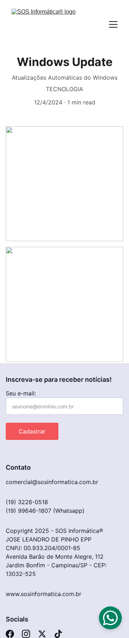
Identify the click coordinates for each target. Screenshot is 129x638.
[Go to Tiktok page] (58, 634)
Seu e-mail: (21, 393)
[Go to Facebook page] (10, 634)
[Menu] (113, 24)
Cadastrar (32, 431)
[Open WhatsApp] (110, 617)
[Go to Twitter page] (42, 634)
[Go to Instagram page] (26, 634)
